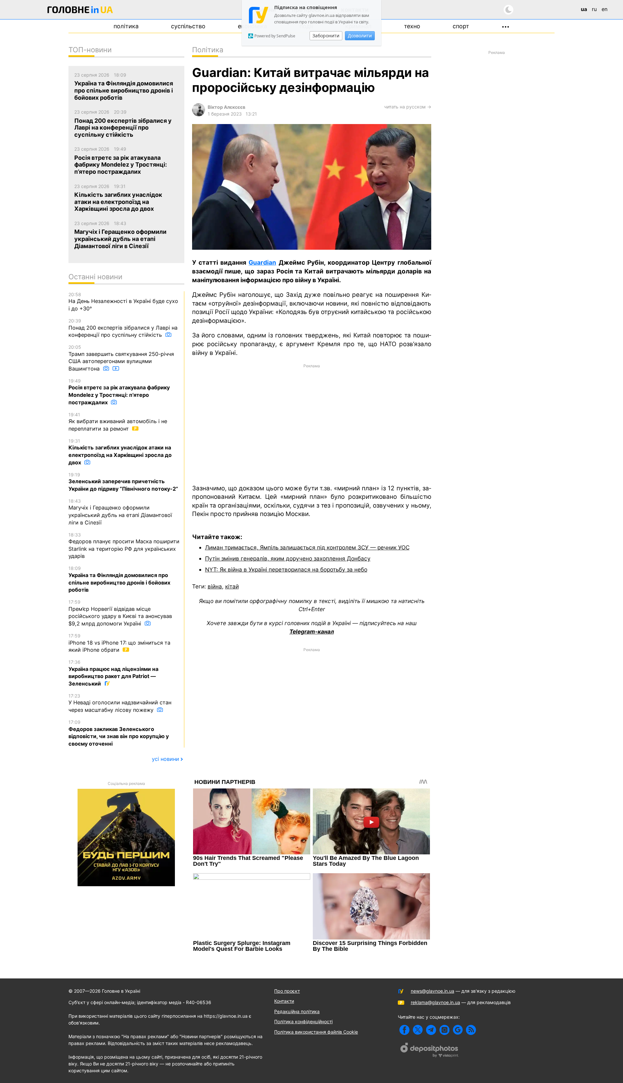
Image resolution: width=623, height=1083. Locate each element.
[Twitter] (418, 1030)
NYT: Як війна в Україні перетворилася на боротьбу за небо (286, 569)
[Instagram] (444, 1030)
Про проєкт (287, 991)
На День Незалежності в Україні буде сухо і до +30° (123, 302)
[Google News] (458, 1030)
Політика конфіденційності (303, 1021)
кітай (232, 586)
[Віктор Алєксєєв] (198, 114)
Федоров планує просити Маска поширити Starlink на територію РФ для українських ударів (123, 546)
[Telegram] (431, 1030)
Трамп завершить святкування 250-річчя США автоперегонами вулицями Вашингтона (121, 358)
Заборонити (325, 35)
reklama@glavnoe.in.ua (435, 1002)
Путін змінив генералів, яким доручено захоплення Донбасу (288, 558)
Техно (412, 26)
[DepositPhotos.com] (429, 1051)
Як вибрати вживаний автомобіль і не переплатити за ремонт (117, 422)
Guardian (262, 262)
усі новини (165, 759)
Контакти (284, 1001)
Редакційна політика (297, 1011)
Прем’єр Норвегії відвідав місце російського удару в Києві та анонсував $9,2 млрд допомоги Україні (120, 613)
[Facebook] (404, 1030)
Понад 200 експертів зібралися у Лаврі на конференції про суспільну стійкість (122, 328)
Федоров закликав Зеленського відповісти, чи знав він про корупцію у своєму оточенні (118, 733)
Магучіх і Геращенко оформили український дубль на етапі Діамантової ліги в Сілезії (120, 512)
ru (594, 9)
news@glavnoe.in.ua (432, 991)
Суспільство (188, 26)
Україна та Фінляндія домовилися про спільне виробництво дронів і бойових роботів (119, 579)
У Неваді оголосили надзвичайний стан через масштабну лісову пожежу (119, 703)
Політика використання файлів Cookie (316, 1032)
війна (215, 586)
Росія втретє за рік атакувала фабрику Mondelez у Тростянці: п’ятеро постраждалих (119, 392)
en (604, 9)
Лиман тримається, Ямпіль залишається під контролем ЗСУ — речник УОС (307, 547)
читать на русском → (407, 106)
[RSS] (471, 1030)
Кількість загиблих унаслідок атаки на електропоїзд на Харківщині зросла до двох (120, 452)
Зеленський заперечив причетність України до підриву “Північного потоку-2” (123, 482)
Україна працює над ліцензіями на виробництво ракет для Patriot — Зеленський (113, 673)
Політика (126, 26)
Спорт (461, 26)
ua (584, 9)
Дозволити (360, 35)
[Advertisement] (311, 423)
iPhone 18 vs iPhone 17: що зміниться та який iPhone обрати (119, 643)
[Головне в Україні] (80, 11)
